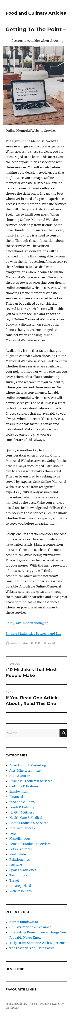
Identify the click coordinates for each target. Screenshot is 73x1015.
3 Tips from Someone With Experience (37, 943)
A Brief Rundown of (23, 922)
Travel (14, 880)
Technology (18, 875)
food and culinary (22, 802)
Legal (13, 833)
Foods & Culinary (21, 807)
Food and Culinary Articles (36, 13)
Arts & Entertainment (25, 770)
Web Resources (20, 891)
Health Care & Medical (25, 817)
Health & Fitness (21, 812)
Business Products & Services (30, 781)
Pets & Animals (20, 849)
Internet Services (22, 828)
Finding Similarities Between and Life (33, 633)
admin (15, 643)
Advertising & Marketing (27, 765)
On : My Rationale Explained (30, 927)
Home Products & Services (28, 823)
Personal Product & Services (30, 844)
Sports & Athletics (22, 870)
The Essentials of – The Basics (31, 948)
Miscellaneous (20, 838)
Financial (49, 643)
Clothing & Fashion (23, 786)
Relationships (19, 859)
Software (16, 865)
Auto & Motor (19, 776)
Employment (19, 791)
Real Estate (17, 854)
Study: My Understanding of (27, 623)
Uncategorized (20, 886)
